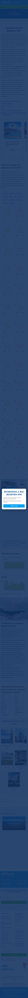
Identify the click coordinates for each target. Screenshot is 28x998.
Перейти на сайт (14, 505)
